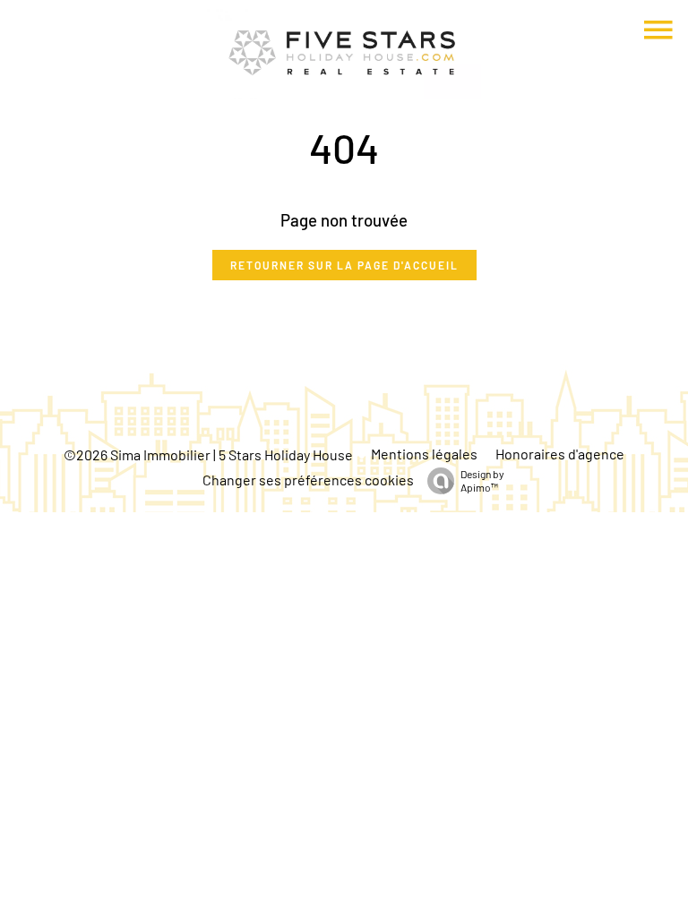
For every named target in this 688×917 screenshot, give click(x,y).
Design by (482, 480)
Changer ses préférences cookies (308, 479)
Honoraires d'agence (559, 453)
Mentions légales (424, 453)
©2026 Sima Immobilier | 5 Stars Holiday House (208, 454)
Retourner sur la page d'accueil (344, 265)
